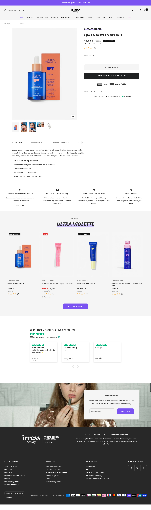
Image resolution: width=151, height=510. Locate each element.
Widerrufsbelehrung (94, 475)
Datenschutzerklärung (95, 472)
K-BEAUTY (120, 17)
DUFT (98, 17)
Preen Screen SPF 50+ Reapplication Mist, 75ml (127, 284)
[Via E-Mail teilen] (101, 91)
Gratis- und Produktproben (15, 475)
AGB (88, 469)
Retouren (8, 469)
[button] (73, 366)
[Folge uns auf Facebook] (131, 468)
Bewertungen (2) (38, 142)
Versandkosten (100, 44)
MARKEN (29, 17)
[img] (76, 334)
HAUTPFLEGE (65, 17)
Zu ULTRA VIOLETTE (75, 306)
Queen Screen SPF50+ (16, 283)
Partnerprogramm (11, 481)
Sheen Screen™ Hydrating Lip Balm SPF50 (57, 283)
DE (133, 10)
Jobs (48, 478)
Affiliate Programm (53, 481)
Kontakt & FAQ (10, 472)
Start (6, 24)
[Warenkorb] (145, 10)
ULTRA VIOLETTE (92, 29)
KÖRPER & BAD (79, 17)
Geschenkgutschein (53, 466)
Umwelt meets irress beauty (97, 478)
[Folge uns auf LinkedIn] (143, 468)
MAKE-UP (54, 17)
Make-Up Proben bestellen (56, 472)
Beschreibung (17, 142)
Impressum (90, 466)
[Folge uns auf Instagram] (137, 468)
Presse (7, 478)
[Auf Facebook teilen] (91, 91)
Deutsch (9, 497)
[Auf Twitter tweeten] (98, 91)
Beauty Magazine (52, 475)
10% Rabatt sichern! (53, 469)
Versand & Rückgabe (61, 142)
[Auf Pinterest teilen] (94, 91)
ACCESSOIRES (108, 17)
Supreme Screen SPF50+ (86, 283)
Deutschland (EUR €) (13, 493)
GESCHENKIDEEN (42, 17)
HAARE (90, 17)
